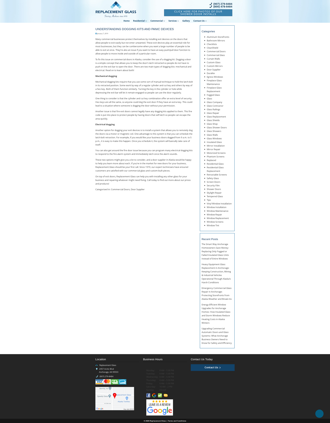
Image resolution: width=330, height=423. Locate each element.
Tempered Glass (215, 196)
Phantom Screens (215, 156)
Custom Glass (213, 62)
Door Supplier (138, 189)
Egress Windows (215, 76)
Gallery (186, 20)
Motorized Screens (216, 152)
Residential (139, 20)
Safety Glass (213, 178)
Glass (209, 98)
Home (126, 20)
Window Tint (213, 225)
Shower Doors (214, 189)
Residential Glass (215, 163)
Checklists (212, 44)
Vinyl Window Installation (219, 203)
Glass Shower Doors (217, 127)
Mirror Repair (213, 149)
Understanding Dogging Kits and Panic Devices (134, 29)
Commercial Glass (216, 55)
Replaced (211, 160)
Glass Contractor (215, 105)
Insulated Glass (214, 142)
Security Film (213, 185)
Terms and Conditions (177, 421)
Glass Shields (213, 120)
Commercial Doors (120, 189)
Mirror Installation (216, 145)
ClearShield (212, 47)
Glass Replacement (216, 116)
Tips (209, 199)
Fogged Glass (213, 94)
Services (172, 20)
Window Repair (214, 214)
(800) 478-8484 (222, 6)
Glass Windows (214, 138)
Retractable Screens (217, 174)
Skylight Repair (214, 192)
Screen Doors (213, 181)
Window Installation (216, 207)
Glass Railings (213, 109)
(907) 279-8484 (222, 4)
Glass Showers (214, 131)
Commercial (156, 20)
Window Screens (215, 221)
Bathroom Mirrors (216, 40)
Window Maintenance (217, 210)
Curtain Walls (213, 58)
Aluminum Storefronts (218, 36)
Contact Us (199, 20)
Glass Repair (213, 112)
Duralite (211, 73)
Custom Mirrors (215, 65)
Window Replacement (218, 218)
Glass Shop (212, 123)
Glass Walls (212, 134)
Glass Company (214, 102)
